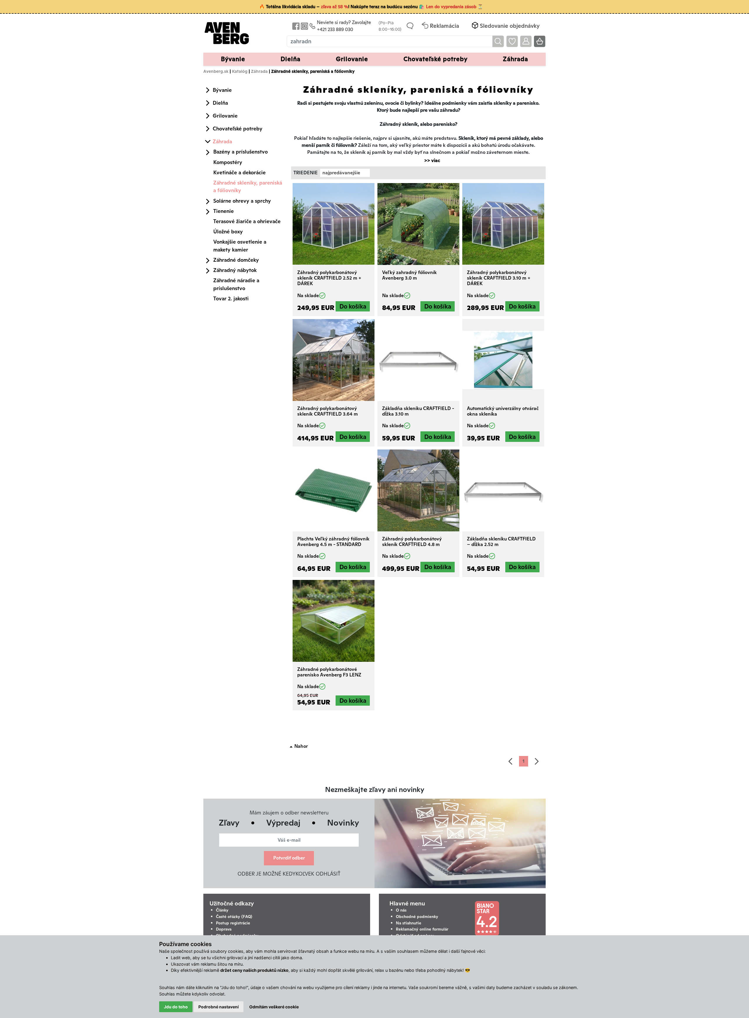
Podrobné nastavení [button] (218, 1006)
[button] (505, 26)
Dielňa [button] (290, 59)
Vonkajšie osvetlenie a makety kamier (239, 245)
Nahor (301, 746)
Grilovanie (225, 115)
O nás (401, 910)
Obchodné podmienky (417, 916)
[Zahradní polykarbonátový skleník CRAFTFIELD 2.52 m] (333, 224)
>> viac (429, 160)
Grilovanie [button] (352, 59)
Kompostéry (227, 162)
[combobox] (345, 173)
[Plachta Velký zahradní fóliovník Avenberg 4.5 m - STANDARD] (333, 490)
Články (222, 910)
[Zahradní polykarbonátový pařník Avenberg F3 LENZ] (333, 621)
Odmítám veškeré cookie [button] (274, 1006)
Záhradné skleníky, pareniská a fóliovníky (247, 186)
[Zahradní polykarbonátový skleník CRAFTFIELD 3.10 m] (503, 224)
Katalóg (240, 71)
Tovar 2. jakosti (231, 298)
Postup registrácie (233, 923)
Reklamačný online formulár (422, 929)
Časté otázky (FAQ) (234, 916)
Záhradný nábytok (235, 270)
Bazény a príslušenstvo (240, 151)
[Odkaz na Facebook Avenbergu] (295, 26)
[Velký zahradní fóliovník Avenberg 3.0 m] (418, 224)
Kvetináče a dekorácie (239, 172)
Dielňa (220, 102)
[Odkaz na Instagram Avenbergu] (304, 26)
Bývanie (222, 90)
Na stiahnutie (408, 923)
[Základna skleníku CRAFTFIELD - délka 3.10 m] (418, 360)
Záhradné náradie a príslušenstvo (236, 284)
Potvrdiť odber (289, 858)
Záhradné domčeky (236, 259)
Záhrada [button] (515, 59)
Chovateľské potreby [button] (435, 59)
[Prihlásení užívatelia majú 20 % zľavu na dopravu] (526, 41)
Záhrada (259, 71)
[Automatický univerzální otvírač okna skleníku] (503, 360)
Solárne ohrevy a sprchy (242, 200)
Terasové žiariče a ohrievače (247, 221)
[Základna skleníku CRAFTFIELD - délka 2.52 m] (503, 490)
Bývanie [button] (233, 59)
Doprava (223, 929)
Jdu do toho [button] (176, 1006)
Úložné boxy (228, 231)
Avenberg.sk (216, 71)
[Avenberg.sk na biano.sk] (487, 918)
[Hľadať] (498, 41)
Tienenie (223, 211)
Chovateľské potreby (237, 128)
